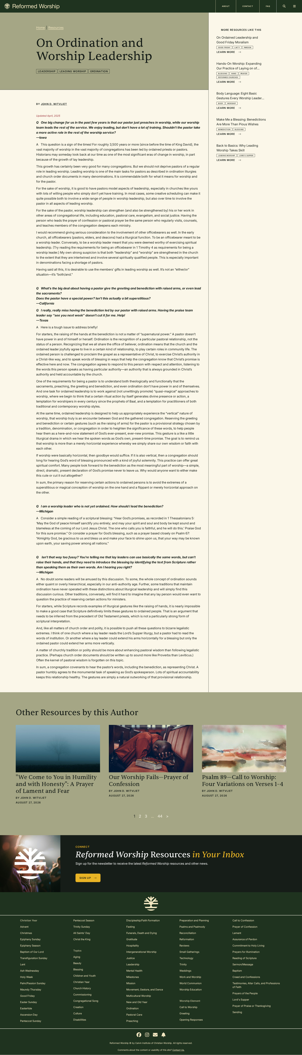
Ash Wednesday (29, 970)
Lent (22, 964)
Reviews (184, 945)
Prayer (243, 73)
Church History (82, 988)
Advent (24, 926)
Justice (130, 958)
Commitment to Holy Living (248, 945)
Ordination (99, 71)
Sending (237, 1012)
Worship (231, 103)
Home (40, 28)
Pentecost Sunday (30, 1020)
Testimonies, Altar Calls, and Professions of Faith (256, 985)
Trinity (183, 964)
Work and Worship (190, 977)
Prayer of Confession (244, 926)
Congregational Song (85, 1000)
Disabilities (79, 1019)
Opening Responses (191, 1019)
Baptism (237, 970)
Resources (56, 28)
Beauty (77, 963)
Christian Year (81, 982)
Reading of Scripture (244, 958)
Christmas (26, 933)
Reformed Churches (228, 77)
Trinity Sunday (81, 926)
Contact (247, 6)
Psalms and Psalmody (192, 926)
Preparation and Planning (194, 920)
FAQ (268, 6)
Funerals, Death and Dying (141, 933)
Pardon (247, 47)
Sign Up (85, 877)
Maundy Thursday (30, 989)
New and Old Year (136, 1002)
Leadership (47, 71)
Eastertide (26, 1008)
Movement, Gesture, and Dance (144, 989)
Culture (77, 1013)
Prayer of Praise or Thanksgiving (251, 1005)
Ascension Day (29, 1014)
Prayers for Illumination (246, 951)
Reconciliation (187, 933)
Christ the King (81, 939)
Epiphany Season (30, 945)
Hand (233, 73)
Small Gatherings (189, 951)
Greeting (184, 1013)
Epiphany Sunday (30, 939)
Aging (76, 956)
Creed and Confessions (246, 977)
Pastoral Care (134, 1014)
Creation (78, 1007)
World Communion (190, 983)
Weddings (185, 970)
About (226, 6)
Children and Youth (84, 975)
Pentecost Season (83, 920)
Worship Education (190, 989)
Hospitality (132, 945)
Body (220, 103)
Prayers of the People (245, 993)
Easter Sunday (28, 1002)
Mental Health (134, 970)
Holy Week (26, 977)
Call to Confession (243, 920)
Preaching (132, 1020)
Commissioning (82, 994)
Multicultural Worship (138, 995)
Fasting (130, 926)
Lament (236, 933)
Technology (186, 958)
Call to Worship (188, 1007)
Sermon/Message (242, 964)
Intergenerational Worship (141, 951)
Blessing (222, 73)
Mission (130, 983)
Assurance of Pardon (244, 939)
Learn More (226, 52)
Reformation (186, 939)
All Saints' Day (81, 933)
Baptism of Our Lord (32, 951)
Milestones (132, 977)
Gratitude (131, 939)
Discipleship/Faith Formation (143, 920)
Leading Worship (73, 71)
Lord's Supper (246, 155)
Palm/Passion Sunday (32, 983)
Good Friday (224, 47)
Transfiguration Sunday (33, 958)
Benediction (224, 129)
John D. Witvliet (54, 104)
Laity (237, 47)
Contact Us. (178, 1050)
